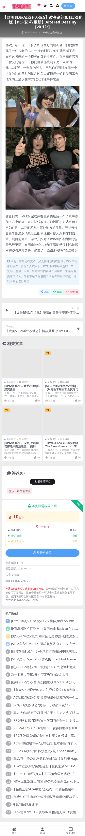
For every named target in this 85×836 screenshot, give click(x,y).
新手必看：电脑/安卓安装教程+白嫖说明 (39, 674)
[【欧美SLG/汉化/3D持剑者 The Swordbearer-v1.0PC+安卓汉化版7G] (63, 420)
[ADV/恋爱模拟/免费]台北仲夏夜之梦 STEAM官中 (47, 766)
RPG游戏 (11, 382)
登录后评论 (44, 481)
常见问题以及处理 (25, 804)
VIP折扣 (44, 526)
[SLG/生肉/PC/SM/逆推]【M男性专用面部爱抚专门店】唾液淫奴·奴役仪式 (61, 389)
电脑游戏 (24, 382)
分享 (46, 291)
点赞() (74, 291)
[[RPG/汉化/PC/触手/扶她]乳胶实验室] (22, 363)
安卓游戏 (57, 32)
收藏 (59, 291)
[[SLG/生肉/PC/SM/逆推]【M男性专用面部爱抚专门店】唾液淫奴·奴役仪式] (63, 363)
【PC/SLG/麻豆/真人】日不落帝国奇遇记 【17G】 (47, 774)
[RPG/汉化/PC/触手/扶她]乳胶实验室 (22, 387)
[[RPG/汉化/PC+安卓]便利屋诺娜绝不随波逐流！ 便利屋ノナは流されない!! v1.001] (22, 420)
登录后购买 (44, 552)
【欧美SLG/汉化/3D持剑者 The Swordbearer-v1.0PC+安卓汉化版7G (62, 446)
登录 (70, 6)
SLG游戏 (47, 32)
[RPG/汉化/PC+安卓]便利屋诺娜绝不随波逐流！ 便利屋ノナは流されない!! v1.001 (21, 446)
